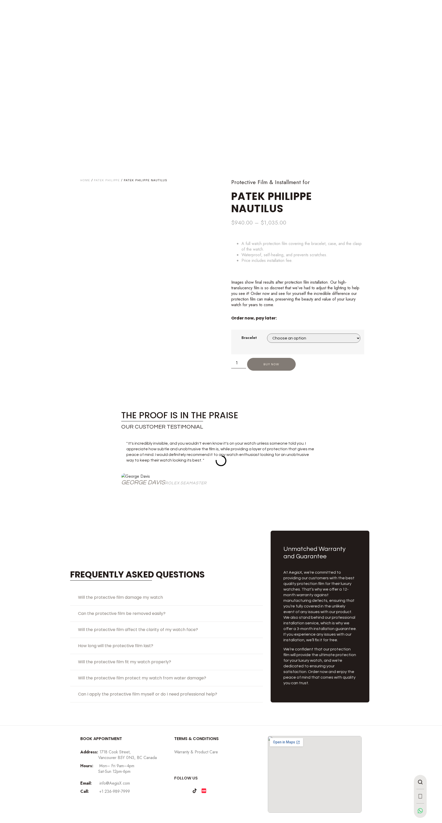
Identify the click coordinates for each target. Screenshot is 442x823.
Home (85, 180)
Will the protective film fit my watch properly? (124, 662)
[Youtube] (213, 790)
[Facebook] (185, 790)
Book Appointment (101, 739)
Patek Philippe (107, 180)
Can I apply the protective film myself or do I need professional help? (147, 694)
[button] (126, 463)
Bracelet (249, 337)
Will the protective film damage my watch (120, 597)
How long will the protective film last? (115, 646)
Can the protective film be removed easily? (121, 613)
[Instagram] (176, 790)
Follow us (186, 778)
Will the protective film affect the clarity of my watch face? (138, 630)
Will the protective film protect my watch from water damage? (142, 678)
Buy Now (271, 364)
